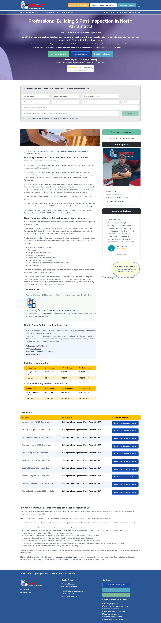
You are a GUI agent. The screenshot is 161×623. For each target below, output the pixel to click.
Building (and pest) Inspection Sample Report (51, 310)
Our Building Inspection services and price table (42, 118)
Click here (40, 354)
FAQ (58, 12)
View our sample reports (71, 118)
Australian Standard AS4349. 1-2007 (37, 213)
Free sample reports (127, 5)
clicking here (91, 206)
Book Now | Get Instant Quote (125, 423)
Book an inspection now (116, 595)
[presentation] (106, 237)
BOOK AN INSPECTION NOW (122, 132)
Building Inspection (111, 604)
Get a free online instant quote (103, 5)
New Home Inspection (112, 614)
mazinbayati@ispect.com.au (118, 197)
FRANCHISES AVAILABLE (78, 5)
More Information (116, 201)
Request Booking (80, 54)
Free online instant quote (116, 585)
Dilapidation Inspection (112, 609)
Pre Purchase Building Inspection (116, 606)
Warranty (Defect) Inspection (114, 611)
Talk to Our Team (60, 54)
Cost (41, 12)
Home (22, 12)
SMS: (122, 12)
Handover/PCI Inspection (113, 617)
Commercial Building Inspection (115, 619)
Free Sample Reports (102, 54)
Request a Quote (134, 12)
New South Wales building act (65, 213)
